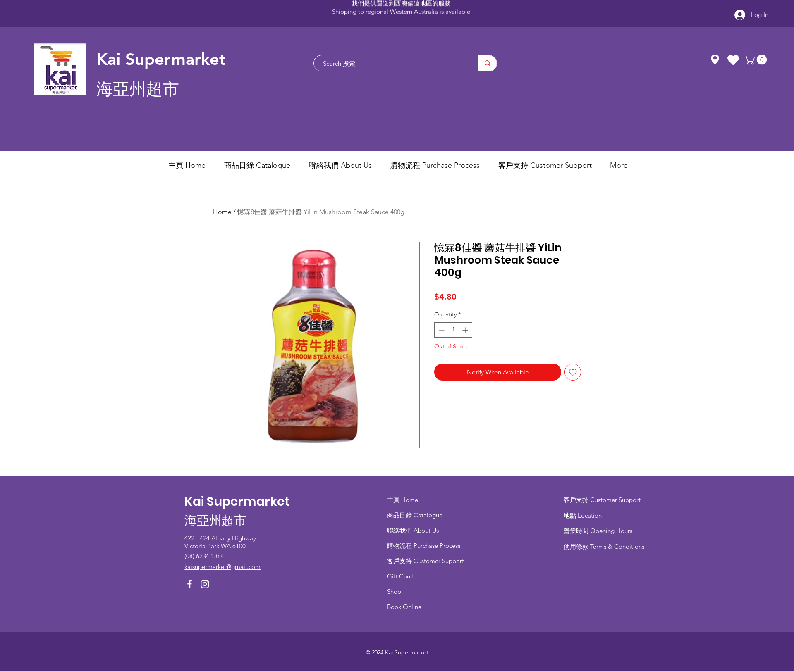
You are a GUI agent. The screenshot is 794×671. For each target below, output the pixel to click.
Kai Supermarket (161, 59)
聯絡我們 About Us (413, 530)
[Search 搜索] (487, 63)
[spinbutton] (453, 330)
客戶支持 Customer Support (425, 561)
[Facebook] (189, 584)
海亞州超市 (137, 89)
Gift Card (400, 576)
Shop (394, 591)
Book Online (404, 607)
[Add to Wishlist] (572, 372)
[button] (756, 59)
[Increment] (466, 330)
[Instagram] (204, 584)
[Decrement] (440, 330)
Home (222, 212)
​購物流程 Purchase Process (423, 546)
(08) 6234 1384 (204, 556)
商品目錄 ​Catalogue (415, 515)
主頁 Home (402, 500)
